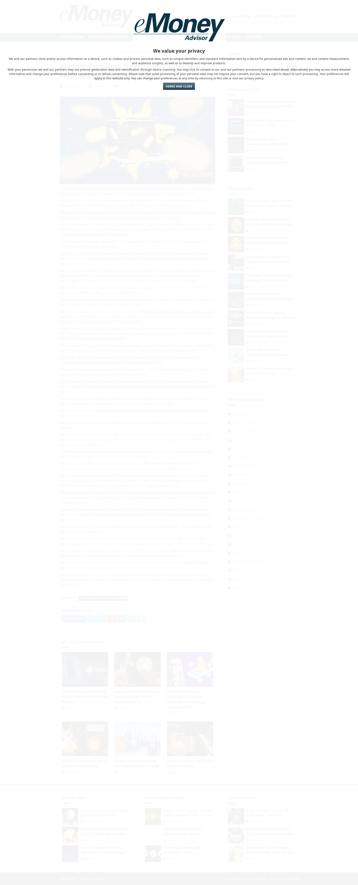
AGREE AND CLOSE (179, 86)
